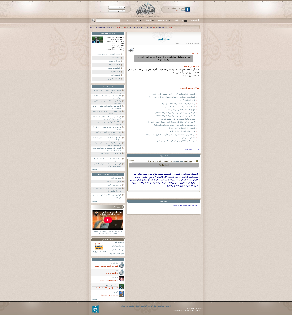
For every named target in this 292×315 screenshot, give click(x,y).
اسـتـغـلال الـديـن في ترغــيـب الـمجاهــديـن (180, 106)
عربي (177, 10)
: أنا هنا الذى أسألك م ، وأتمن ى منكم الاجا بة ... (107, 133)
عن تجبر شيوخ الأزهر (114, 185)
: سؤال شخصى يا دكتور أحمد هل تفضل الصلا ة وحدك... (107, 139)
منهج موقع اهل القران (118, 246)
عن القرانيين (178, 20)
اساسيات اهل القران (127, 306)
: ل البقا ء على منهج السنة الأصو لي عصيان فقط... (107, 112)
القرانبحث (144, 306)
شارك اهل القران (107, 240)
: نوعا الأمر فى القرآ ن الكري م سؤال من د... (107, 102)
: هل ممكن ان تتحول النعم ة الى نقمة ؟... (107, 123)
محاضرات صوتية (115, 57)
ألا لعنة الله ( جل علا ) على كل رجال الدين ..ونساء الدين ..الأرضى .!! (171, 122)
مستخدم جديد (101, 11)
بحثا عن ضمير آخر (188, 138)
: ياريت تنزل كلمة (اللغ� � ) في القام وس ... (107, 97)
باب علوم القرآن (115, 71)
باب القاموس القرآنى (114, 68)
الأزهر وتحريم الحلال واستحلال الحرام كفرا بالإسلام (107, 196)
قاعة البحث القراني (114, 61)
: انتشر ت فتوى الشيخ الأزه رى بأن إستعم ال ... (107, 91)
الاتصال (148, 20)
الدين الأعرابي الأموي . (187, 100)
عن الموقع (161, 306)
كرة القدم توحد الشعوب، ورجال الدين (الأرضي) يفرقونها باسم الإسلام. (170, 134)
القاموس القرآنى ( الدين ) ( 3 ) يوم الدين (181, 128)
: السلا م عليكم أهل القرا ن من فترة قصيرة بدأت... (107, 165)
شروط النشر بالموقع (118, 250)
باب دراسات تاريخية (114, 64)
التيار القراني (152, 306)
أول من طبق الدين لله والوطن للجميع (182, 131)
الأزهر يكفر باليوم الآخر (113, 181)
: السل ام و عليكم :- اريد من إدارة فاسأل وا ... (107, 107)
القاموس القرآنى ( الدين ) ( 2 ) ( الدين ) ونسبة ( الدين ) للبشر (173, 94)
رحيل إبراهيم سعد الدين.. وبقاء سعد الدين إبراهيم (177, 103)
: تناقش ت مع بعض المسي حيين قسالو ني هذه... (107, 118)
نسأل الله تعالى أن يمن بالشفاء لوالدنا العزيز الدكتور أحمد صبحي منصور (97, 27)
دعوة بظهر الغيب (198, 27)
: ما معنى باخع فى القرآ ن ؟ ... (110, 153)
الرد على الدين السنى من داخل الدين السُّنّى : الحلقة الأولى (174, 113)
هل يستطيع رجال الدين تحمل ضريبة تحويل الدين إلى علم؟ (174, 125)
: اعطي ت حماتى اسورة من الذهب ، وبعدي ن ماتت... (107, 144)
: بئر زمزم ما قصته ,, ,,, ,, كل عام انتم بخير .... (107, 128)
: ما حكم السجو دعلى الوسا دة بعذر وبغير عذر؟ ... (107, 149)
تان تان (116, 292)
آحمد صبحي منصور (106, 33)
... (158, 27)
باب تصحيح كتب (115, 75)
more (94, 169)
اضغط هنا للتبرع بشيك (98, 251)
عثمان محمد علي (178, 161)
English (182, 10)
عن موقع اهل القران (118, 242)
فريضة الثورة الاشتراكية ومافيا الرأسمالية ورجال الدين (176, 141)
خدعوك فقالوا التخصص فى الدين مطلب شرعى (178, 119)
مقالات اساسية (132, 20)
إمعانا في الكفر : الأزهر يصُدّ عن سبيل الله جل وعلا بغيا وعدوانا (107, 189)
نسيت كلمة (98, 7)
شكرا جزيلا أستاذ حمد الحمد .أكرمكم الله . (138, 27)
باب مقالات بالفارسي (114, 79)
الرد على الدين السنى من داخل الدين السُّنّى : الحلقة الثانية (174, 116)
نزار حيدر (115, 270)
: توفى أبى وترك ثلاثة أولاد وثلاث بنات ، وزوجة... (107, 160)
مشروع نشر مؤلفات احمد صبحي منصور (109, 54)
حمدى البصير (114, 277)
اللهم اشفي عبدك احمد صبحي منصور (176, 27)
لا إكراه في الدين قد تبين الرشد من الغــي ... (179, 110)
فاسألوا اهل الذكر (107, 86)
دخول (103, 7)
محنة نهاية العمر (116, 178)
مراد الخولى (114, 263)
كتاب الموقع (162, 20)
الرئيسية (194, 20)
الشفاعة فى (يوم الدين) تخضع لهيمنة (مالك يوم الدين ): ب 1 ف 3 (172, 97)
